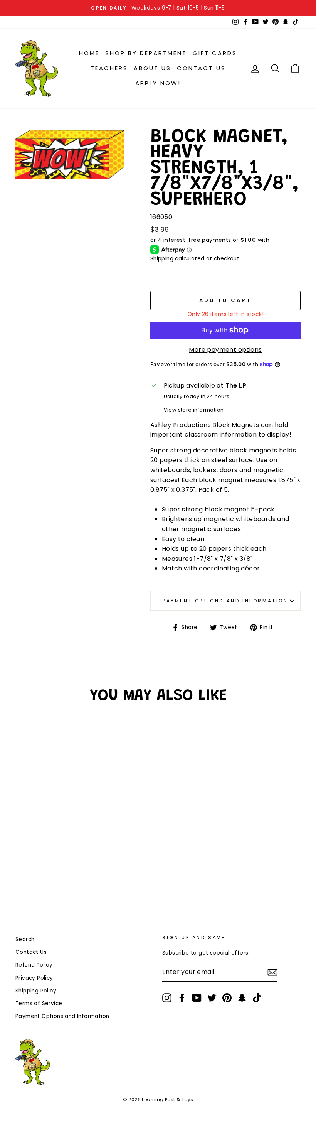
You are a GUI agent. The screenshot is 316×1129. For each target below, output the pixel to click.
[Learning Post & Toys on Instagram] (166, 997)
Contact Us (201, 68)
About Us (152, 68)
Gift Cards (215, 53)
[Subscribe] (272, 972)
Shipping (161, 258)
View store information (194, 410)
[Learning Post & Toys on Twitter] (212, 997)
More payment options (225, 349)
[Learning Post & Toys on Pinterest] (227, 997)
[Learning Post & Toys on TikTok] (257, 997)
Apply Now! (158, 83)
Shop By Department (146, 53)
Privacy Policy (34, 978)
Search (24, 939)
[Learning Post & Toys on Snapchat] (242, 997)
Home (89, 53)
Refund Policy (33, 965)
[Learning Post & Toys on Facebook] (182, 997)
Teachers (109, 68)
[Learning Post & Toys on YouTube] (197, 997)
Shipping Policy (35, 990)
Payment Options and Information (225, 600)
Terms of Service (38, 1003)
